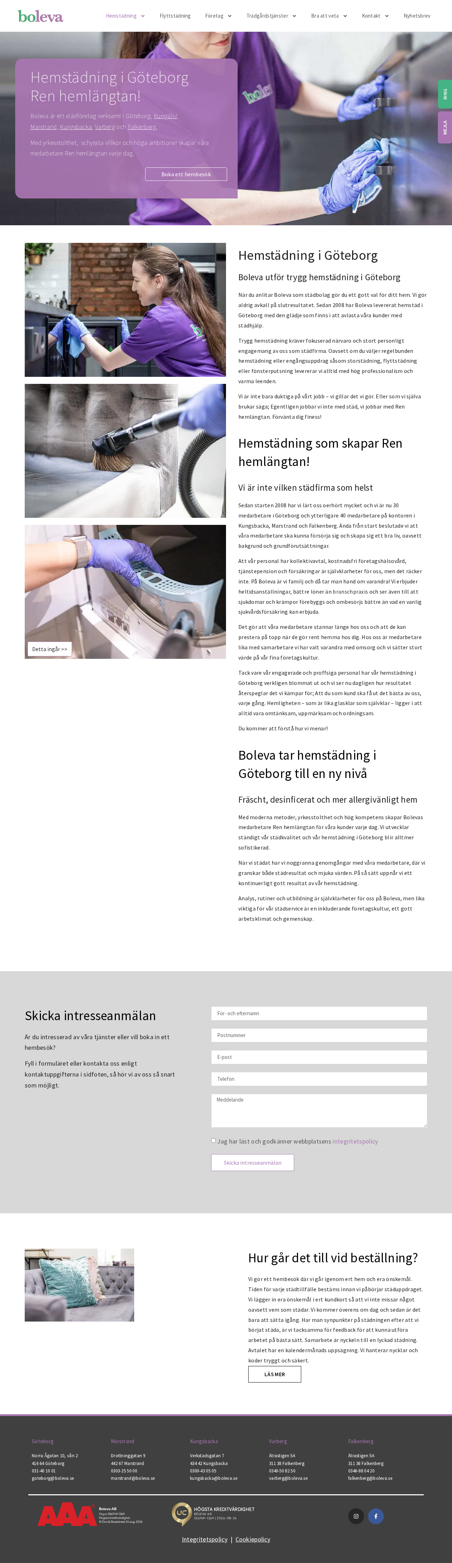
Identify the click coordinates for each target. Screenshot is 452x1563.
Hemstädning (121, 15)
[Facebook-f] (376, 1516)
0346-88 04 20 (361, 1471)
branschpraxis (350, 591)
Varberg (105, 127)
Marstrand (123, 1441)
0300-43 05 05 (203, 1471)
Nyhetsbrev (417, 15)
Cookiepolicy (253, 1539)
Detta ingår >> (49, 648)
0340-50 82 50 (282, 1471)
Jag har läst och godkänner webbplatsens (297, 1141)
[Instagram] (356, 1516)
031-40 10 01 (44, 1471)
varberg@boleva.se (288, 1478)
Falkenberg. (142, 127)
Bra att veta (325, 15)
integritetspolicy (355, 1141)
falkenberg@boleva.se (370, 1478)
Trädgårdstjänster (267, 15)
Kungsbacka (76, 127)
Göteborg (43, 1441)
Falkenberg (361, 1441)
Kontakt (371, 15)
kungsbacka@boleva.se (213, 1478)
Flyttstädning (175, 15)
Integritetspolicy (204, 1539)
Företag (214, 15)
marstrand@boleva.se (133, 1478)
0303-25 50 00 (124, 1471)
